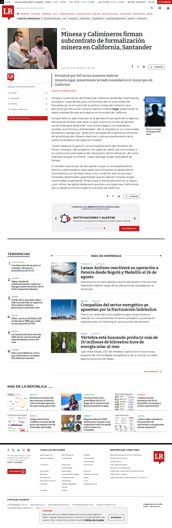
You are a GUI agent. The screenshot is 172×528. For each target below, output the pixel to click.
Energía (131, 19)
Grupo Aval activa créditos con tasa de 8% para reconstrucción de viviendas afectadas (42, 423)
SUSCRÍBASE (164, 2)
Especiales (66, 471)
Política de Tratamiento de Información (127, 471)
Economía (88, 465)
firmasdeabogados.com (83, 505)
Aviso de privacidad (118, 465)
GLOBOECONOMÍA (67, 14)
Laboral (15, 297)
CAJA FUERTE (126, 14)
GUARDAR (158, 67)
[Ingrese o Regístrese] (168, 8)
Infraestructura (68, 477)
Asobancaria (97, 19)
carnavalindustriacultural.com (20, 508)
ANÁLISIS (96, 14)
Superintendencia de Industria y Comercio (128, 477)
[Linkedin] (144, 67)
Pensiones (73, 19)
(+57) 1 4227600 (14, 462)
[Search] (152, 8)
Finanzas (43, 474)
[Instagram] (24, 451)
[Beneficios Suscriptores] (160, 8)
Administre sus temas (20, 118)
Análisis (87, 455)
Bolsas (14, 315)
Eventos (87, 471)
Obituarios (66, 481)
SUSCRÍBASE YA (129, 228)
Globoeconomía (91, 474)
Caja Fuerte (67, 458)
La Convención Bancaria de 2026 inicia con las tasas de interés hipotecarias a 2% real (26, 338)
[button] (55, 219)
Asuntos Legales (47, 458)
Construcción (17, 262)
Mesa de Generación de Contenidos (125, 455)
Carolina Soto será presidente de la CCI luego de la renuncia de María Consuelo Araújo (96, 402)
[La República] (8, 12)
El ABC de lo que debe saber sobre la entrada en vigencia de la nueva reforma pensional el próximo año (26, 304)
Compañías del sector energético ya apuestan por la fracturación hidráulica (118, 307)
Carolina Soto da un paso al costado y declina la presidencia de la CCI (26, 268)
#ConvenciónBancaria (115, 19)
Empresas (44, 471)
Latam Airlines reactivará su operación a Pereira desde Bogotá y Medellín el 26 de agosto (119, 272)
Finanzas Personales (70, 474)
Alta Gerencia (68, 455)
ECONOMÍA (35, 14)
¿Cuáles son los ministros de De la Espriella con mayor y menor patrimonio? (149, 402)
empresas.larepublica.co (59, 505)
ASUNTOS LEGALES (110, 14)
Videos (65, 490)
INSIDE (150, 14)
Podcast (43, 484)
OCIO (55, 14)
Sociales (43, 490)
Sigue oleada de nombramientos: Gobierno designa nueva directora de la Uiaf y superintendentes (27, 285)
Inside (86, 477)
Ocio (86, 481)
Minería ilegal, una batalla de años (154, 131)
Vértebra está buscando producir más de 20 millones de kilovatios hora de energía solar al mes (119, 342)
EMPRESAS (46, 14)
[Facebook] (132, 67)
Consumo (44, 465)
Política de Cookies (94, 520)
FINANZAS (24, 14)
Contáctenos (115, 461)
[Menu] (18, 14)
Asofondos (85, 19)
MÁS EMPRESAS (151, 371)
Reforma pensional (52, 19)
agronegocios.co (37, 505)
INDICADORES (139, 14)
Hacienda (15, 278)
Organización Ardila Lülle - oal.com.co (152, 505)
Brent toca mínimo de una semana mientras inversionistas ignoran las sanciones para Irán (42, 402)
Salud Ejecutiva (90, 484)
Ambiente (88, 416)
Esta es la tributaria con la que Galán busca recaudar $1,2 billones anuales (25, 355)
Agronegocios (46, 455)
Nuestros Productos (118, 458)
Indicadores (45, 477)
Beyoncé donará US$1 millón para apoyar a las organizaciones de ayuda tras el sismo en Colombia (97, 424)
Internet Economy (48, 481)
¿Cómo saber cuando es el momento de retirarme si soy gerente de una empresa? (150, 423)
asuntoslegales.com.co (17, 505)
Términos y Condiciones (120, 468)
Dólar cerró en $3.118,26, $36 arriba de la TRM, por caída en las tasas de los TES (26, 321)
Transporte (89, 395)
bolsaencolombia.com (106, 505)
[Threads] (29, 451)
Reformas (141, 19)
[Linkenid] (19, 451)
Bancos (14, 331)
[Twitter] (138, 67)
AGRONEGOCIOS (83, 14)
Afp (64, 19)
